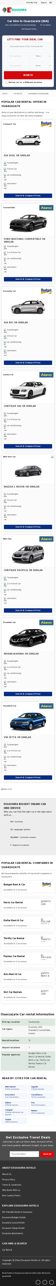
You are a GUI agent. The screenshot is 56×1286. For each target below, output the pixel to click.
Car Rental (17, 93)
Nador (38, 1111)
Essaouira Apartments (12, 1233)
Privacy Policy (8, 1179)
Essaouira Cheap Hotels (13, 1228)
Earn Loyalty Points (11, 1195)
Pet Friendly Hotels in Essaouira (17, 1212)
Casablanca (38, 1095)
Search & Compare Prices (28, 195)
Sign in (43, 2)
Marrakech (12, 1087)
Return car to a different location (25, 82)
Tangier (14, 1112)
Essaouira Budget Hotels (14, 1217)
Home (5, 93)
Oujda (11, 1120)
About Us (6, 1174)
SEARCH (28, 75)
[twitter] (45, 1282)
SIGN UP (47, 1154)
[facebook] (38, 1282)
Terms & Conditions (12, 1185)
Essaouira (12, 1095)
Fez (38, 1103)
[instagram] (51, 1282)
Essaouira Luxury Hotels (13, 1223)
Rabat (11, 1103)
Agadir (37, 1087)
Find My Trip (31, 2)
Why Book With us (11, 1190)
